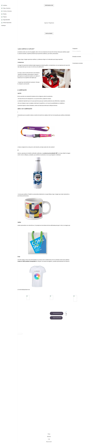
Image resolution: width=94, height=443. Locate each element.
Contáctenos (21, 315)
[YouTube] (74, 320)
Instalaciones (49, 33)
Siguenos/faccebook (57, 317)
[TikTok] (70, 320)
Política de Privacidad (38, 310)
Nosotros (20, 313)
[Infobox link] (49, 216)
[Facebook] (67, 320)
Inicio (20, 310)
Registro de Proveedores (24, 321)
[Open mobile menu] (49, 16)
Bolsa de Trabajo (22, 317)
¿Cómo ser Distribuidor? (39, 317)
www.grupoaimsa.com (57, 313)
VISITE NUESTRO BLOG (39, 321)
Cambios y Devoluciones (39, 313)
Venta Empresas (22, 319)
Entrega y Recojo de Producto (40, 319)
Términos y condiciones (39, 315)
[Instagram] (77, 320)
